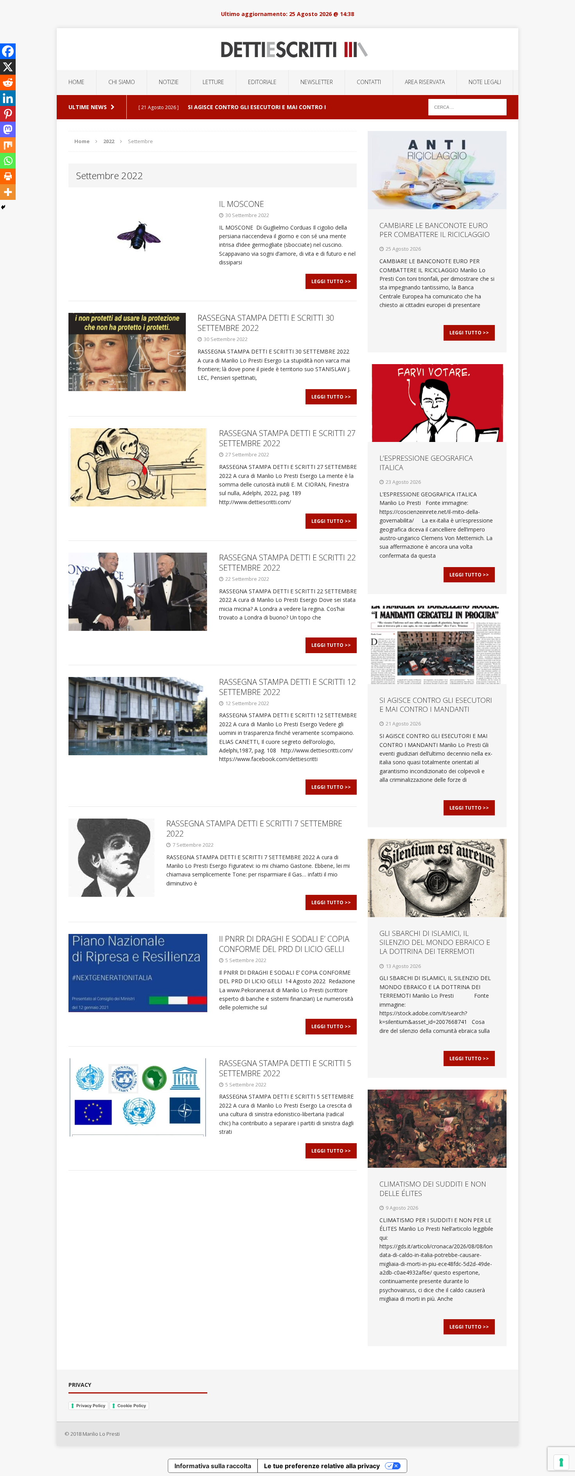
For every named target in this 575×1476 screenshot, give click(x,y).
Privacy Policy (90, 1405)
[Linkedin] (8, 98)
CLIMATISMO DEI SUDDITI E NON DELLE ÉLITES (432, 1188)
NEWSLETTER (316, 82)
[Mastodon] (8, 129)
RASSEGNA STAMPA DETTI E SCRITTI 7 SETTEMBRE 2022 (254, 828)
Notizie (169, 82)
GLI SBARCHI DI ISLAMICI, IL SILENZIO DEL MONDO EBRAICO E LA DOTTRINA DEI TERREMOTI (434, 942)
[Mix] (8, 145)
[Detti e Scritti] (287, 49)
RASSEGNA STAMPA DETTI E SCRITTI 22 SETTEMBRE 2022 (287, 562)
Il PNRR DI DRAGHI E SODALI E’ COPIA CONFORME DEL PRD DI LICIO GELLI (284, 944)
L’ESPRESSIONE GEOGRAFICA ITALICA (426, 462)
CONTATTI (369, 82)
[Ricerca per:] (467, 106)
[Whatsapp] (8, 161)
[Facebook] (8, 51)
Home (76, 82)
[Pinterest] (8, 114)
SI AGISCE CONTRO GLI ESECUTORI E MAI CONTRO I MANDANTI (435, 704)
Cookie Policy (131, 1405)
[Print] (8, 176)
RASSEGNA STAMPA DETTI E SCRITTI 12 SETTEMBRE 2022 (287, 687)
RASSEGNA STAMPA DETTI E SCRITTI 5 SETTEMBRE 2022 (285, 1068)
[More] (8, 192)
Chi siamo (121, 82)
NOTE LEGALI (485, 82)
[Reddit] (8, 82)
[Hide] (3, 207)
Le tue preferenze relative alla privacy (322, 1466)
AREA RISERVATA (425, 82)
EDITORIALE (262, 82)
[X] (8, 67)
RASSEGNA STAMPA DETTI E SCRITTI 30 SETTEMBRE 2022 (266, 322)
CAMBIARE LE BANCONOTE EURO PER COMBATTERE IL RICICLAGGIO (434, 230)
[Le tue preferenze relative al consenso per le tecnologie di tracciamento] (561, 1462)
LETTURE (213, 82)
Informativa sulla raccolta (212, 1466)
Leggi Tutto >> (331, 281)
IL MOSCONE (242, 204)
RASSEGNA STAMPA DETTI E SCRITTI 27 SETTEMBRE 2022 (287, 438)
